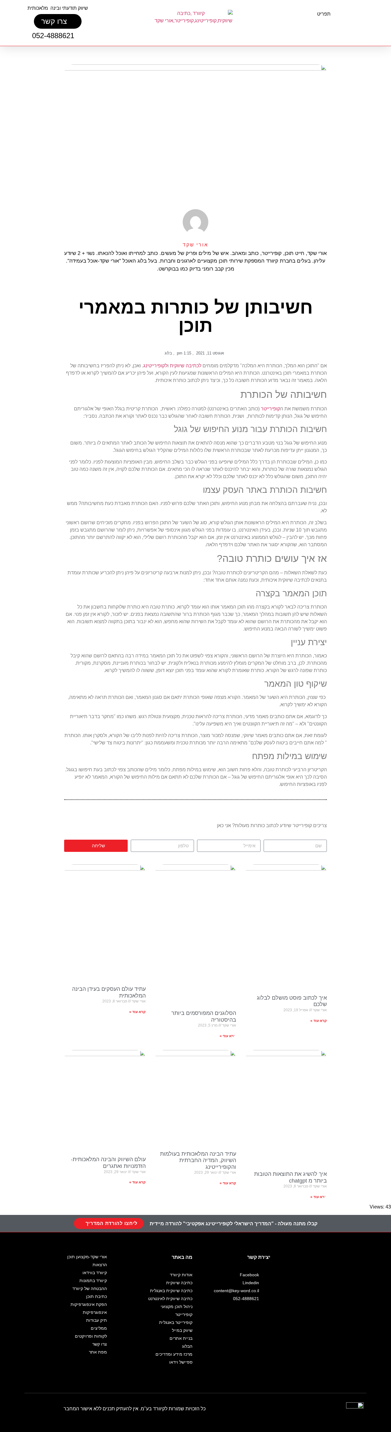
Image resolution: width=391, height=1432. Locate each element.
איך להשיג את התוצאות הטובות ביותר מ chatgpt (290, 1177)
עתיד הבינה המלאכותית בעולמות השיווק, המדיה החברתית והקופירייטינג (198, 1160)
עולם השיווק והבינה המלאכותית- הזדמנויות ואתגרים (108, 1162)
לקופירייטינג (155, 365)
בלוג (168, 353)
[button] (326, 26)
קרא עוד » (318, 1021)
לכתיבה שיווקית (185, 365)
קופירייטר (270, 408)
